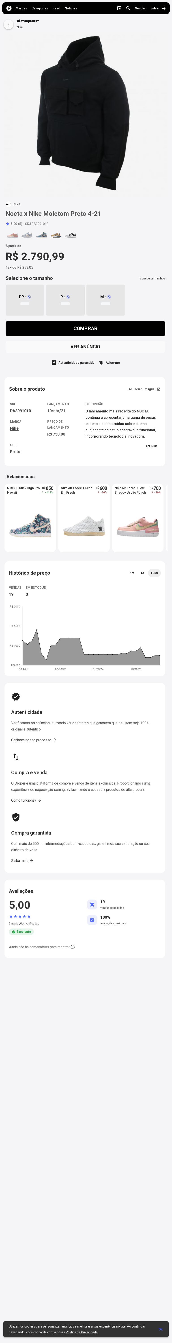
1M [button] (132, 573)
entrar (158, 8)
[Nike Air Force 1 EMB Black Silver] (70, 235)
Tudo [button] (154, 573)
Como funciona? (26, 800)
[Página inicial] (28, 21)
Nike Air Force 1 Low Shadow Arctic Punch (130, 490)
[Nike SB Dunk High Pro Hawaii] (41, 235)
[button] (14, 223)
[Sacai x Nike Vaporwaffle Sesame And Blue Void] (56, 235)
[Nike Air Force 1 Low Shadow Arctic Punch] (12, 235)
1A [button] (142, 573)
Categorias (40, 8)
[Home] (8, 8)
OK (161, 1329)
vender (140, 8)
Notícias (71, 8)
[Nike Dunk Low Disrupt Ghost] (27, 235)
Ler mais (151, 446)
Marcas (21, 8)
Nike (20, 27)
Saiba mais (22, 860)
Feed (56, 8)
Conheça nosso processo (34, 740)
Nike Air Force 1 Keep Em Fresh (76, 490)
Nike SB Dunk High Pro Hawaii (23, 490)
